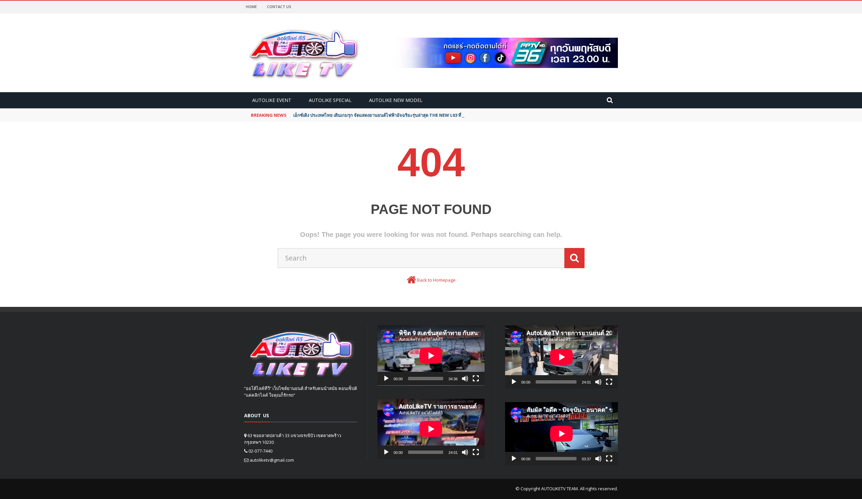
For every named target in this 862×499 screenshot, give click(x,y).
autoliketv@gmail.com (272, 460)
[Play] (386, 378)
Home (251, 6)
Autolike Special (330, 100)
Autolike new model (396, 100)
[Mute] (465, 378)
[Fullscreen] (475, 378)
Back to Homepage (436, 280)
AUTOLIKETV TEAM (559, 489)
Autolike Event (271, 100)
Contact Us (279, 6)
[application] (431, 355)
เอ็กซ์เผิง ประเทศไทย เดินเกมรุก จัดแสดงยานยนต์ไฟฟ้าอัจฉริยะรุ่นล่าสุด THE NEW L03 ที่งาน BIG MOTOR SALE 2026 (405, 115)
